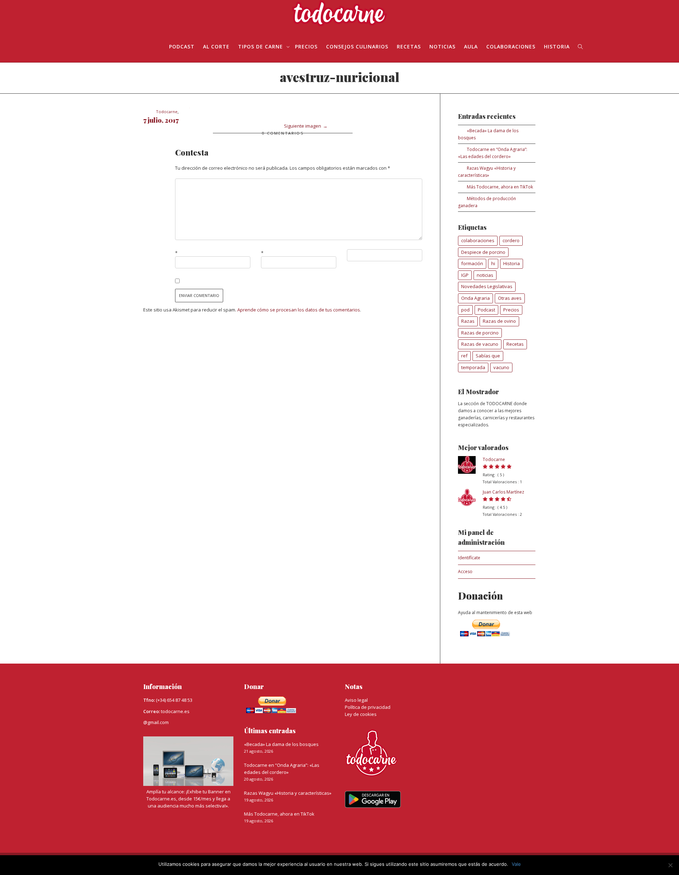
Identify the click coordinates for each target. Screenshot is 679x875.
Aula (471, 46)
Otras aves (510, 298)
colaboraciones (477, 240)
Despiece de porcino (483, 252)
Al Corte (216, 46)
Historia (557, 46)
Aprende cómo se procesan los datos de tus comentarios (298, 310)
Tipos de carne (261, 46)
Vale (516, 864)
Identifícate (469, 558)
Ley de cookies (361, 714)
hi (493, 263)
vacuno (501, 367)
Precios (306, 46)
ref (464, 355)
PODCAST (182, 46)
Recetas (409, 46)
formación (472, 263)
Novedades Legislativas (486, 286)
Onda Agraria (475, 298)
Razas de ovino (499, 321)
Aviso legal (356, 700)
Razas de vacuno (479, 344)
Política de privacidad (367, 707)
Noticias (442, 46)
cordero (511, 240)
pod (465, 310)
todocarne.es (175, 711)
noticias (485, 275)
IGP (465, 275)
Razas (468, 321)
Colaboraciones (510, 46)
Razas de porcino (480, 332)
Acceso (465, 571)
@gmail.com (156, 722)
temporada (473, 367)
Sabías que (488, 355)
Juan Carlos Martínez (503, 492)
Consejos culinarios (357, 46)
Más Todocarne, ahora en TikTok (500, 187)
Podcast (486, 310)
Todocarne (494, 459)
